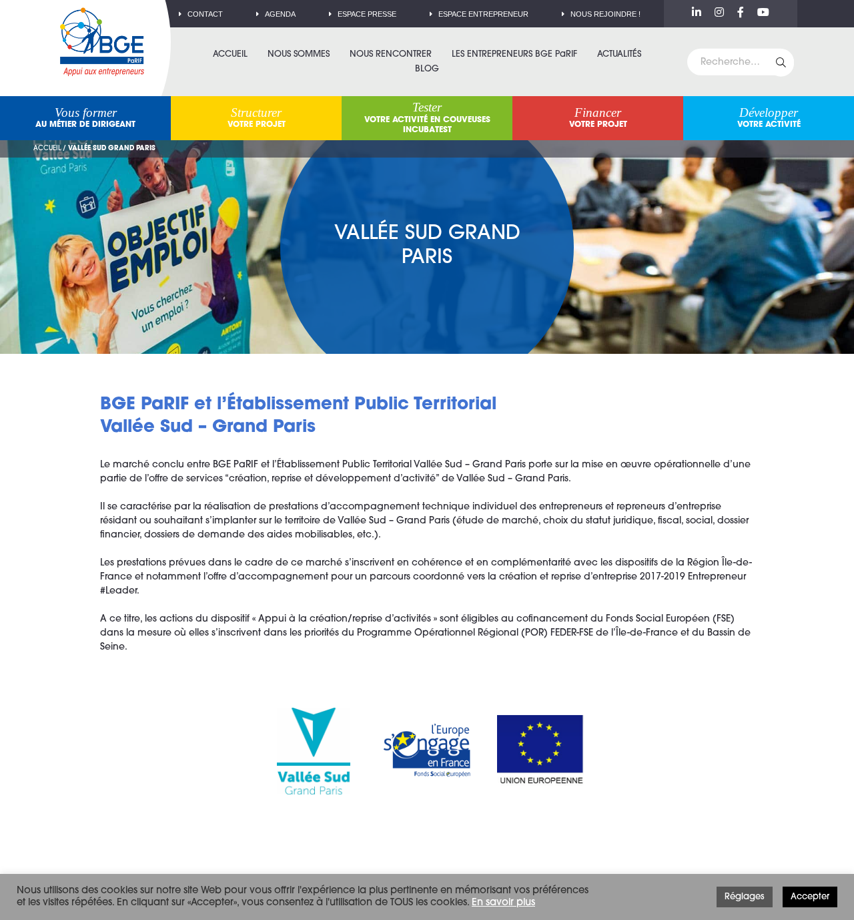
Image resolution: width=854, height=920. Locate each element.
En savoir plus (503, 903)
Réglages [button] (745, 897)
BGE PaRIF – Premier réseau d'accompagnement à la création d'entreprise (102, 41)
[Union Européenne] (540, 751)
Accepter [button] (810, 897)
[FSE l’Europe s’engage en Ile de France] (427, 751)
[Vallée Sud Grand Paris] (313, 751)
